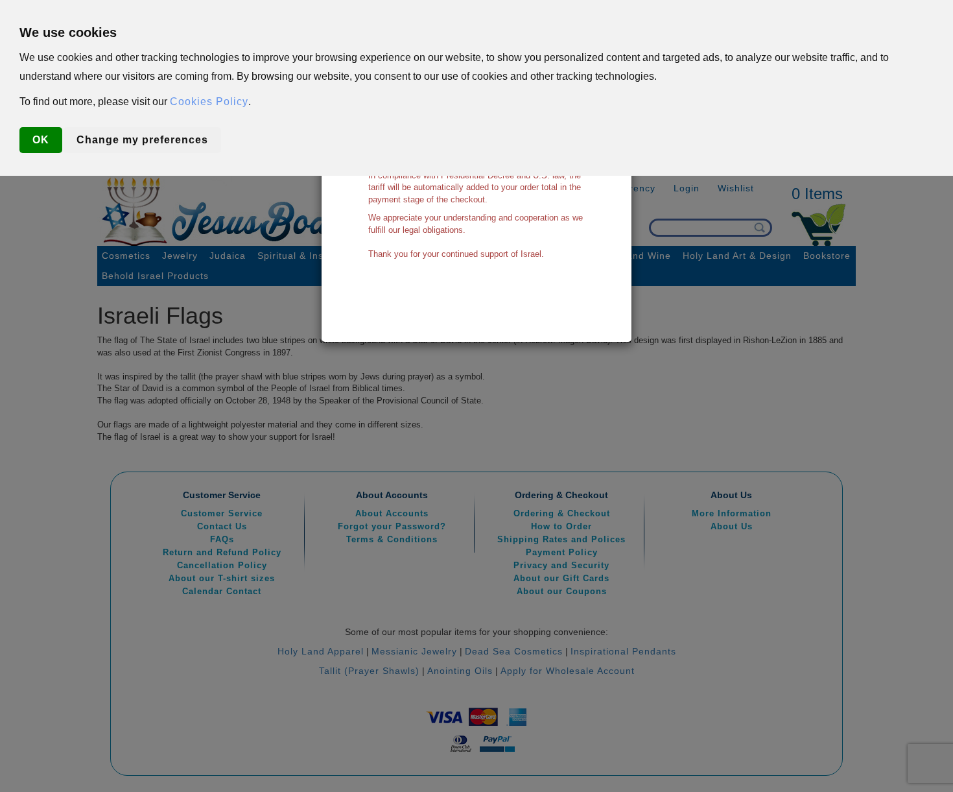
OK (40, 139)
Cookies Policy (209, 101)
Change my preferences (142, 139)
